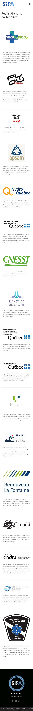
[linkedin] (16, 701)
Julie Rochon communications (20, 709)
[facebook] (12, 701)
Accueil (7, 21)
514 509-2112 (17, 694)
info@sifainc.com (17, 696)
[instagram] (19, 701)
